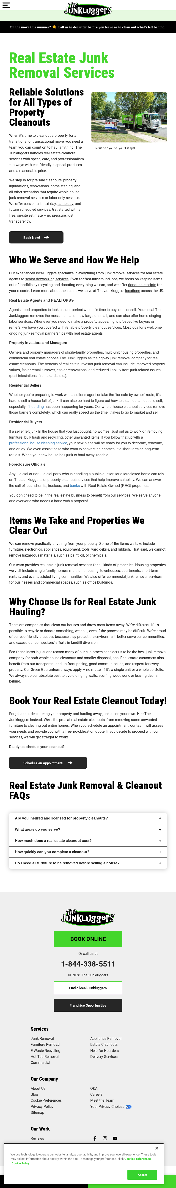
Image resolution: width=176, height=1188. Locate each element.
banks (75, 485)
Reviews (37, 1138)
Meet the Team (102, 1100)
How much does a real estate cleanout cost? (53, 841)
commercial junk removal (127, 576)
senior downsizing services (47, 278)
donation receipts (142, 284)
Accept (142, 1175)
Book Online (88, 938)
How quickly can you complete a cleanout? (52, 852)
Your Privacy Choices (107, 1106)
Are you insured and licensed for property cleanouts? (61, 818)
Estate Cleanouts (104, 1044)
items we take (131, 543)
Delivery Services (104, 1056)
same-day (65, 203)
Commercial (40, 1062)
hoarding (36, 406)
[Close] (157, 1148)
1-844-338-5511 (88, 963)
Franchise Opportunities (88, 1005)
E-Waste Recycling (45, 1050)
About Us (38, 1088)
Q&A (93, 1088)
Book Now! (32, 237)
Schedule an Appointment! (43, 763)
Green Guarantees (45, 669)
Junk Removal (42, 1038)
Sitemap (37, 1112)
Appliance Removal (105, 1038)
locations (132, 290)
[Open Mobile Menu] (6, 5)
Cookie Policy (21, 1163)
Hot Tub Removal (45, 1056)
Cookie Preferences (137, 1159)
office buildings (99, 582)
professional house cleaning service (38, 442)
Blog (34, 1094)
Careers (96, 1094)
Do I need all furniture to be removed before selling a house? (67, 863)
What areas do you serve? (37, 829)
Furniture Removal (45, 1044)
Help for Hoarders (104, 1050)
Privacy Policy (42, 1106)
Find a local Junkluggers (88, 988)
